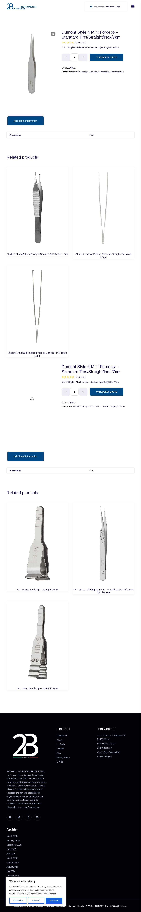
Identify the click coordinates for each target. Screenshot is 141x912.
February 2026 (13, 840)
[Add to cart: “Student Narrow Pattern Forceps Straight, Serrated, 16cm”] (104, 211)
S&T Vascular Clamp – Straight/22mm (37, 688)
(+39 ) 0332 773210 (106, 743)
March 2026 (11, 836)
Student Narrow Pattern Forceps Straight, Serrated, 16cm (103, 255)
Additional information (25, 121)
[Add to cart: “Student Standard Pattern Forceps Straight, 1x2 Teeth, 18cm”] (37, 309)
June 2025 (11, 849)
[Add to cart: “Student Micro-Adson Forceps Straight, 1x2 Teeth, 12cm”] (37, 211)
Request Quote (108, 57)
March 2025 (11, 858)
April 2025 (10, 853)
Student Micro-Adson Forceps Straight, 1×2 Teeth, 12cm (37, 254)
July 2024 (10, 871)
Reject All (36, 900)
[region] (36, 891)
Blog (59, 753)
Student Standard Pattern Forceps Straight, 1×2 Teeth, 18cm (37, 354)
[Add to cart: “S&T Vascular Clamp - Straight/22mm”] (37, 645)
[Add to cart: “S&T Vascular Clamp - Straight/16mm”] (37, 546)
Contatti (60, 748)
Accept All (54, 900)
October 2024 (12, 862)
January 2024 (12, 875)
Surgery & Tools (117, 406)
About (59, 740)
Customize (18, 900)
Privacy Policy (63, 757)
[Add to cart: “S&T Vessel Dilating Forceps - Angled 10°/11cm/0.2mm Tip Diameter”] (104, 546)
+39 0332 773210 (107, 7)
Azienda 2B (62, 735)
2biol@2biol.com (104, 748)
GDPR (60, 762)
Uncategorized (117, 72)
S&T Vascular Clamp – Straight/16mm (37, 589)
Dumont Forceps (80, 72)
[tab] (25, 120)
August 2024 (12, 867)
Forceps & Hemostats (99, 72)
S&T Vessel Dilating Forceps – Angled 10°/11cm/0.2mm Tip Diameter (103, 591)
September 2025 (13, 845)
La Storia (61, 744)
